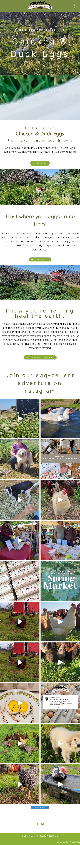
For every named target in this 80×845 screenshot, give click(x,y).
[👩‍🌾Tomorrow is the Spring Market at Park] (60, 581)
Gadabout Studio (39, 836)
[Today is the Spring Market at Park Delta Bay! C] (19, 581)
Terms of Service (62, 842)
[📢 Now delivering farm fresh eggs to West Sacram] (19, 743)
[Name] (40, 6)
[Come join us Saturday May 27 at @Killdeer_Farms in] (19, 418)
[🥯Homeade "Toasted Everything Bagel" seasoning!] (19, 703)
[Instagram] (42, 824)
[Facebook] (37, 824)
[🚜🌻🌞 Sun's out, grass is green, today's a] (60, 621)
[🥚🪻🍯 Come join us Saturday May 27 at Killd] (60, 459)
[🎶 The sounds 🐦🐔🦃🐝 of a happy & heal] (60, 662)
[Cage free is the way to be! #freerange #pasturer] (19, 621)
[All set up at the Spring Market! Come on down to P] (60, 540)
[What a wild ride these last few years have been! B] (19, 662)
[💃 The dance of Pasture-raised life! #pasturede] (60, 500)
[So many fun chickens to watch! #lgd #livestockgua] (19, 459)
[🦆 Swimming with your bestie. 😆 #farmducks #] (60, 418)
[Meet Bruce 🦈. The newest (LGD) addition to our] (60, 743)
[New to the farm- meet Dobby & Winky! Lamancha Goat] (19, 500)
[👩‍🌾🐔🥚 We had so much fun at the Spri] (19, 540)
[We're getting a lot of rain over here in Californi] (60, 784)
